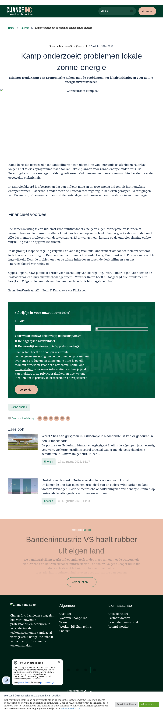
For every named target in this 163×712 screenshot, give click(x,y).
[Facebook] (45, 418)
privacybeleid (24, 369)
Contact (64, 631)
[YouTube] (94, 670)
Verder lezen (80, 582)
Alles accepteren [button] (149, 704)
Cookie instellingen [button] (126, 704)
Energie (25, 27)
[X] (39, 418)
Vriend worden (118, 626)
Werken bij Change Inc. (75, 626)
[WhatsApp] (56, 418)
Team (63, 622)
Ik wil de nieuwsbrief (123, 622)
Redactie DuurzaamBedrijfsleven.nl (68, 46)
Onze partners (118, 614)
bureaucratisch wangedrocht (52, 277)
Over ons (65, 614)
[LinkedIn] (77, 670)
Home (11, 27)
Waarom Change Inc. (73, 618)
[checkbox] (53, 343)
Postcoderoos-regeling (85, 191)
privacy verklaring (70, 708)
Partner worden (119, 618)
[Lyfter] (88, 691)
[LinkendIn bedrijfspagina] (51, 418)
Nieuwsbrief (147, 11)
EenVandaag (109, 165)
